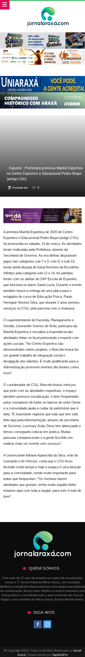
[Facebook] (38, 624)
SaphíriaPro (60, 655)
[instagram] (47, 624)
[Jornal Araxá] (48, 5)
